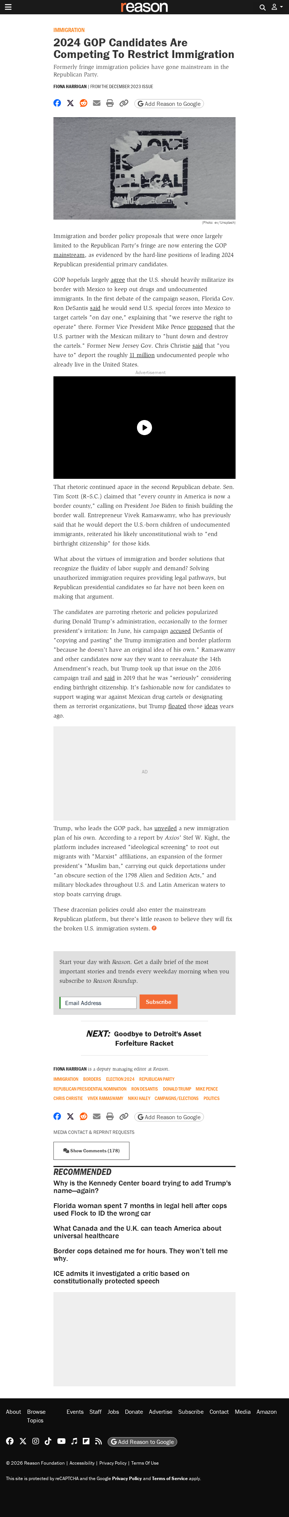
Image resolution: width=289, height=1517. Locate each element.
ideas (211, 706)
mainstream (69, 254)
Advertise (160, 1411)
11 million (142, 355)
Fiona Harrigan (70, 86)
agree (118, 279)
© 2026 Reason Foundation (35, 1463)
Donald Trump (177, 1088)
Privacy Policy (112, 1463)
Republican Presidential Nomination (89, 1088)
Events (75, 1411)
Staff (96, 1411)
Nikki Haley (139, 1098)
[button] (277, 7)
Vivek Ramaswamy (105, 1098)
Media (243, 1411)
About (13, 1411)
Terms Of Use (145, 1463)
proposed (200, 326)
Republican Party (156, 1079)
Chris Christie (68, 1098)
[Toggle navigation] (8, 7)
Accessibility (82, 1463)
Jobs (113, 1411)
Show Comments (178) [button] (94, 1150)
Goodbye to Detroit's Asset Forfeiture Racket (144, 1038)
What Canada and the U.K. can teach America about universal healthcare (137, 1231)
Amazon (267, 1411)
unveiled (165, 828)
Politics (212, 1098)
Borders (92, 1079)
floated (177, 706)
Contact (219, 1411)
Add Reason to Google (172, 103)
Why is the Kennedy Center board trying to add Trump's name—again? (142, 1186)
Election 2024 (120, 1079)
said (95, 308)
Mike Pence (207, 1088)
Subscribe (158, 1001)
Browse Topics (36, 1416)
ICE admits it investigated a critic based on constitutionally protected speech (121, 1276)
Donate (134, 1411)
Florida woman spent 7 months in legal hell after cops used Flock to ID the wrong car (140, 1209)
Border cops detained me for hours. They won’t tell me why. (140, 1254)
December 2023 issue (131, 86)
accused (180, 630)
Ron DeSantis (144, 1088)
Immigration (69, 30)
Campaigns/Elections (177, 1098)
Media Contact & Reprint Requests (93, 1132)
